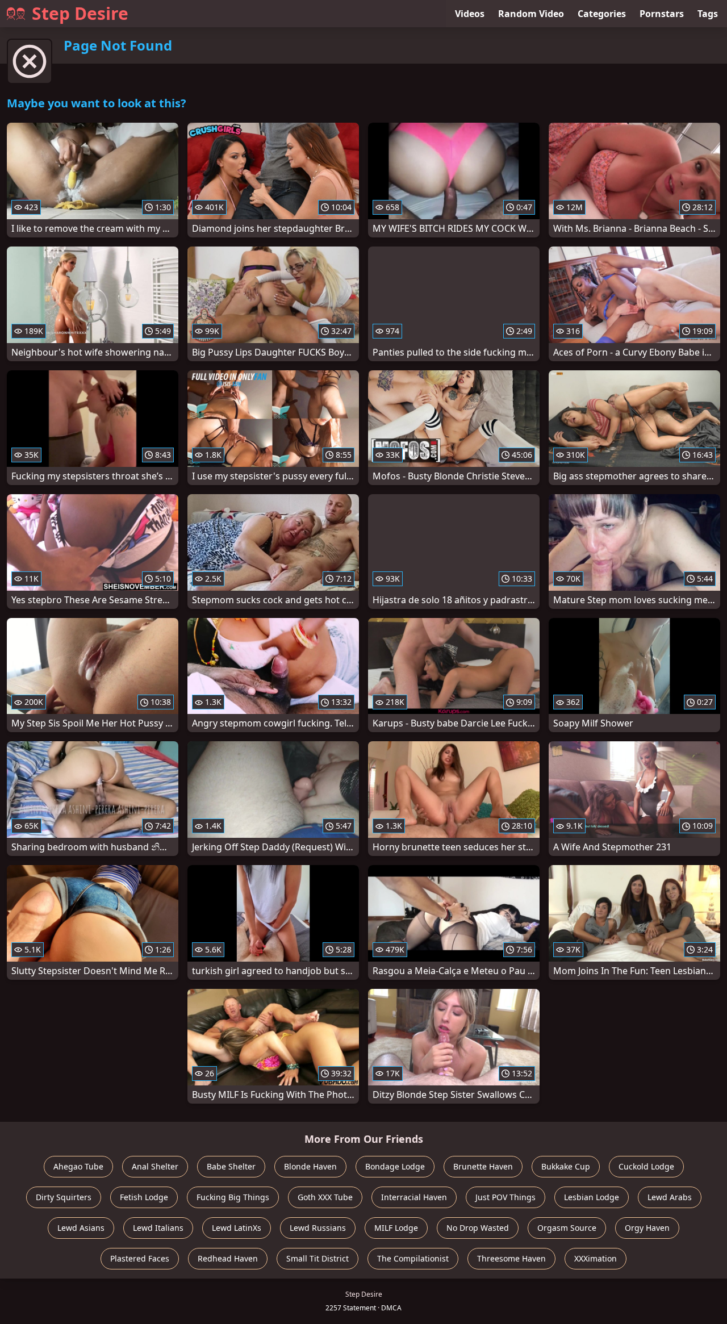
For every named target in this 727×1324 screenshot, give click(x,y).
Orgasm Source (566, 1227)
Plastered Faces (139, 1258)
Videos (469, 13)
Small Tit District (317, 1258)
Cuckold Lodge (646, 1166)
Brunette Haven (483, 1166)
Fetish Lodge (144, 1197)
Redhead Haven (228, 1258)
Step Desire (80, 13)
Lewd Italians (158, 1227)
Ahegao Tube (78, 1166)
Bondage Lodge (395, 1166)
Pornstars (662, 13)
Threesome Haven (511, 1258)
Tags (707, 13)
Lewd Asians (81, 1227)
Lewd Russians (318, 1227)
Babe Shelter (231, 1166)
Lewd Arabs (669, 1197)
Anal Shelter (155, 1166)
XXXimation (595, 1258)
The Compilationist (413, 1258)
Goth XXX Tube (325, 1197)
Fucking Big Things (233, 1197)
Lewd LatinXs (236, 1227)
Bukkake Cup (565, 1166)
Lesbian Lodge (591, 1197)
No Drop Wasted (477, 1227)
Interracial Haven (414, 1197)
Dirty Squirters (63, 1197)
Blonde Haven (310, 1166)
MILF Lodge (396, 1227)
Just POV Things (505, 1197)
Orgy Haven (647, 1227)
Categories (602, 13)
